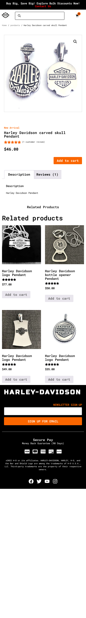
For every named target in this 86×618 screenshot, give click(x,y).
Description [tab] (19, 174)
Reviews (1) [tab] (47, 174)
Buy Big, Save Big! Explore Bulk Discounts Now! (43, 4)
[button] (75, 41)
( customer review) (33, 142)
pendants (15, 25)
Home (4, 25)
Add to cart (68, 160)
